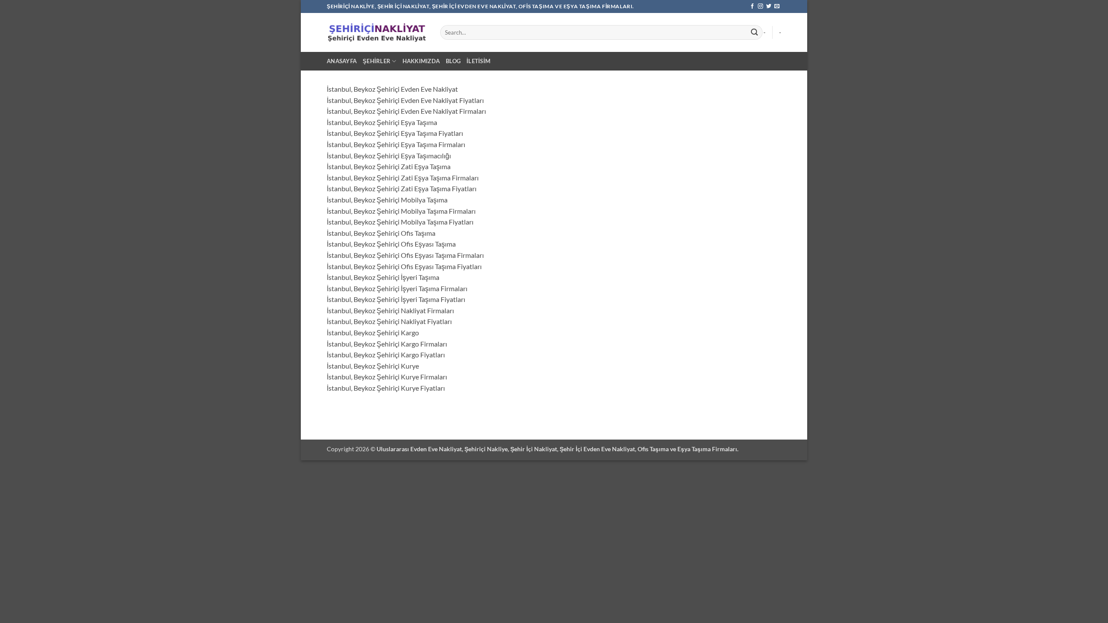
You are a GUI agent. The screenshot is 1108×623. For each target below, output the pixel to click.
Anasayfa (342, 61)
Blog (453, 61)
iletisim (478, 61)
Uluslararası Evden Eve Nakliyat (419, 449)
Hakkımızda (421, 61)
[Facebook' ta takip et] (752, 6)
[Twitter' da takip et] (768, 6)
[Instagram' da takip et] (760, 6)
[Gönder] (754, 32)
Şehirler (376, 61)
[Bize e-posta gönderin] (776, 6)
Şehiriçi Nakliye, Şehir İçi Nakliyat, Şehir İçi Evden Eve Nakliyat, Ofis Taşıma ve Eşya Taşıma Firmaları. (601, 449)
